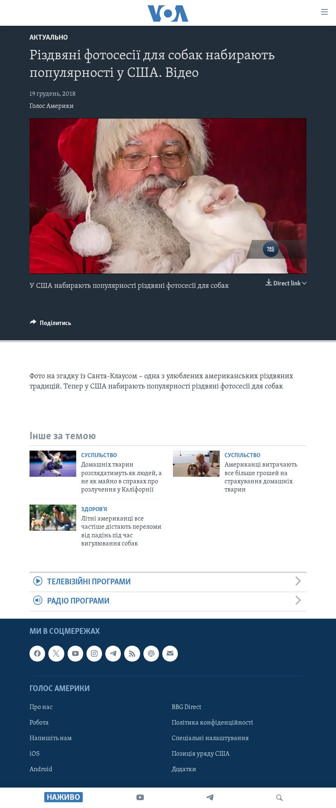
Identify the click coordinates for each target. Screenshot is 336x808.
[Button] (50, 325)
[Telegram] (209, 798)
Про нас (41, 707)
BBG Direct (186, 707)
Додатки (184, 769)
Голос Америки (52, 106)
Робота (39, 723)
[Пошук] (279, 798)
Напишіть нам (51, 738)
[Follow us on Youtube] (75, 654)
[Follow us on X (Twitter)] (56, 654)
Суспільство (99, 456)
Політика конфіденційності (212, 723)
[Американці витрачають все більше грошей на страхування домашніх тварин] (196, 464)
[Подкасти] (151, 654)
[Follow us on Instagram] (94, 654)
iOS (35, 754)
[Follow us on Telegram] (113, 654)
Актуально (49, 38)
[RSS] (132, 654)
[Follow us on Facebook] (37, 654)
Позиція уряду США (200, 754)
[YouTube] (140, 798)
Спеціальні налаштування (210, 738)
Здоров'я (94, 510)
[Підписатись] (170, 654)
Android (41, 769)
